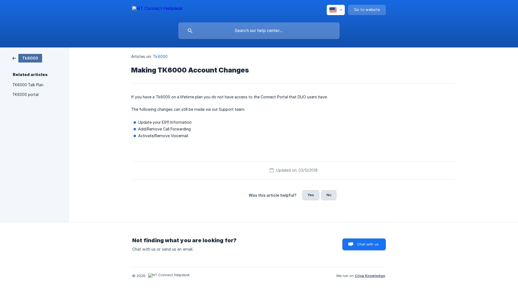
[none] (157, 9)
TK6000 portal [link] (25, 94)
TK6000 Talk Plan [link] (27, 85)
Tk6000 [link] (160, 56)
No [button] (328, 195)
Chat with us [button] (368, 244)
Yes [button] (311, 195)
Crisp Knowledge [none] (370, 275)
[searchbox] (259, 30)
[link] (27, 57)
